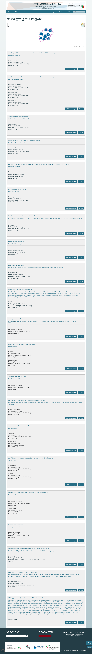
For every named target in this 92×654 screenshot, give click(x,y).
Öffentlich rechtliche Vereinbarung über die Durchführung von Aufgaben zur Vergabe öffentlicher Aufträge (39, 164)
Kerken (22, 295)
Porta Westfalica (64, 402)
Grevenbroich (51, 603)
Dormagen (26, 602)
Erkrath (70, 602)
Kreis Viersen (25, 292)
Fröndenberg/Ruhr (19, 244)
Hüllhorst (79, 402)
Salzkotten (35, 610)
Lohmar (16, 460)
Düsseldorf (18, 166)
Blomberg (49, 600)
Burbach (72, 574)
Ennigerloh (56, 602)
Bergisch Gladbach (41, 600)
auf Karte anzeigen (71, 69)
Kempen (69, 295)
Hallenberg (18, 55)
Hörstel (25, 605)
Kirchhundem (54, 576)
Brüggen (17, 297)
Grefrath (31, 297)
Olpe (42, 576)
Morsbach (14, 609)
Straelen (78, 293)
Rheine (15, 610)
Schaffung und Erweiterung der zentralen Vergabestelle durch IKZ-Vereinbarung (31, 53)
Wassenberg (51, 612)
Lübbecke (40, 402)
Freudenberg (48, 574)
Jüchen (50, 605)
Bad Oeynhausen (32, 402)
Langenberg (11, 607)
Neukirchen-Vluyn (64, 292)
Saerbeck (29, 610)
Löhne (41, 607)
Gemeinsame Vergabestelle (16, 241)
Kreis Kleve (18, 292)
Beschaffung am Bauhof (15, 319)
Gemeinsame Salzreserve (15, 524)
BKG (76, 46)
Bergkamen (11, 191)
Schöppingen (19, 79)
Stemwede (11, 404)
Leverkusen (14, 346)
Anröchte (64, 218)
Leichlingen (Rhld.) (25, 607)
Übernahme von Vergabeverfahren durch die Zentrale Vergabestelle (28, 492)
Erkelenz (65, 602)
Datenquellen (82, 46)
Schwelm (47, 610)
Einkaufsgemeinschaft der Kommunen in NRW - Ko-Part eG (25, 598)
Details (81, 69)
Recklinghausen (12, 527)
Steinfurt (10, 612)
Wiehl (40, 614)
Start (9, 12)
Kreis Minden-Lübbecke (14, 402)
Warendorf (44, 612)
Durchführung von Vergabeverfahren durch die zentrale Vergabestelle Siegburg (31, 458)
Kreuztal (62, 574)
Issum (17, 295)
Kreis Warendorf (12, 143)
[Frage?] (89, 642)
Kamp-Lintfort (51, 292)
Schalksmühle (63, 610)
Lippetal (17, 218)
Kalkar (66, 293)
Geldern (59, 293)
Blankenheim (17, 119)
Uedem (38, 295)
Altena (19, 267)
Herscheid (25, 267)
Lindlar (32, 607)
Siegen (77, 574)
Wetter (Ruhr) (34, 614)
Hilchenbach (55, 574)
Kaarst (57, 605)
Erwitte (81, 218)
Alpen (25, 293)
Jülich (53, 605)
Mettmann (11, 166)
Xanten (22, 293)
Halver (73, 603)
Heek (9, 79)
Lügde (50, 607)
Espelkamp (24, 402)
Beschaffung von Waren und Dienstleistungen (21, 344)
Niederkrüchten (24, 297)
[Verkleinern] (8, 26)
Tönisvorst (75, 295)
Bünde (10, 602)
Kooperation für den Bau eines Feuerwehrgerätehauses (24, 140)
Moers (57, 292)
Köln (9, 346)
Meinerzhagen (32, 267)
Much (19, 609)
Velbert (39, 612)
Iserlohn (45, 605)
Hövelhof (30, 605)
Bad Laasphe (40, 574)
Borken (69, 600)
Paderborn (11, 495)
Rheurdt (33, 295)
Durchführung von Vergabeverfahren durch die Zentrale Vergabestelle (28, 548)
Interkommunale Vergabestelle (17, 189)
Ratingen (10, 610)
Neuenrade (53, 267)
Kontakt (61, 12)
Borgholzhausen (62, 600)
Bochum (19, 527)
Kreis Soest (11, 218)
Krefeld (31, 292)
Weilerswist (62, 612)
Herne (24, 527)
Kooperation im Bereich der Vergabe (19, 426)
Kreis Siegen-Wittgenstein (15, 574)
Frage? (89, 643)
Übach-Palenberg (27, 612)
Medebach (11, 55)
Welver (47, 218)
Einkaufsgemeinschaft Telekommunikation (20, 289)
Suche (25, 635)
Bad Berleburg (33, 574)
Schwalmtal (11, 297)
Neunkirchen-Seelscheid (33, 609)
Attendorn (24, 576)
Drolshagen (31, 576)
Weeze (51, 295)
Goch (63, 293)
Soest (37, 218)
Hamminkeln (43, 292)
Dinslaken (36, 292)
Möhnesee (28, 218)
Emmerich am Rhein (50, 293)
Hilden (21, 605)
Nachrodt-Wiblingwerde (42, 267)
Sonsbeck (42, 293)
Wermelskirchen (12, 614)
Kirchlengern (76, 605)
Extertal (10, 603)
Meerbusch (55, 607)
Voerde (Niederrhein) (58, 614)
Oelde (67, 609)
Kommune (27, 12)
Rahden (72, 402)
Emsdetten (41, 602)
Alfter (9, 600)
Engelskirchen (49, 602)
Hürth (40, 605)
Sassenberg (41, 610)
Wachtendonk (45, 295)
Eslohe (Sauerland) (78, 602)
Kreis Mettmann (12, 379)
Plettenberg (60, 267)
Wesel (17, 293)
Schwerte (10, 244)
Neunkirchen (67, 576)
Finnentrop (47, 576)
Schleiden (11, 119)
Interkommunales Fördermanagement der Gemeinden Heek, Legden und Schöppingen (33, 77)
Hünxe (30, 293)
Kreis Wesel (11, 292)
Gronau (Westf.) (59, 603)
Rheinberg (72, 292)
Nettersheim (27, 119)
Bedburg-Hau (12, 295)
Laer (81, 605)
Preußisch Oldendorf (54, 402)
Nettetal (64, 295)
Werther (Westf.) (22, 614)
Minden (46, 402)
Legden (14, 79)
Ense (77, 218)
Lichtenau (17, 495)
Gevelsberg (38, 603)
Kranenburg (27, 295)
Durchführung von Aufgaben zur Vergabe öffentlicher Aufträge (26, 400)
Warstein (42, 218)
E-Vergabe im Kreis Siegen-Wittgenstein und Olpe (22, 572)
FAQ (69, 12)
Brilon (79, 600)
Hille (75, 402)
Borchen (55, 600)
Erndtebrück (11, 576)
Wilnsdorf (18, 576)
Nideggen (43, 609)
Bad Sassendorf (71, 218)
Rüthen (34, 218)
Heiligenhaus (15, 605)
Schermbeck (35, 293)
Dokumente (39, 12)
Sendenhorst (21, 143)
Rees (73, 293)
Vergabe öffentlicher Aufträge (17, 376)
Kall (23, 119)
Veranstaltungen (50, 12)
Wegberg (51, 551)
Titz (15, 612)
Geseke (10, 220)
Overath (75, 609)
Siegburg (10, 460)
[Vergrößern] (8, 24)
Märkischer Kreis (12, 267)
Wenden (61, 576)
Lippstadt (22, 218)
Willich (59, 295)
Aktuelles (17, 12)
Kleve (70, 293)
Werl (51, 218)
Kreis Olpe (25, 574)
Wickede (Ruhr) (57, 218)
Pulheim (80, 609)
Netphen (67, 574)
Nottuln (57, 609)
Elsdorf (36, 602)
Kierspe (70, 605)
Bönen (17, 191)
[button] (3, 651)
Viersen (55, 295)
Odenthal (62, 609)
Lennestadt (38, 576)
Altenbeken (19, 600)
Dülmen (31, 602)
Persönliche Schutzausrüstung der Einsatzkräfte (22, 216)
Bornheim (74, 600)
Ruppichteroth (22, 610)
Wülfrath (20, 379)
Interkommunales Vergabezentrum (18, 116)
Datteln (14, 602)
